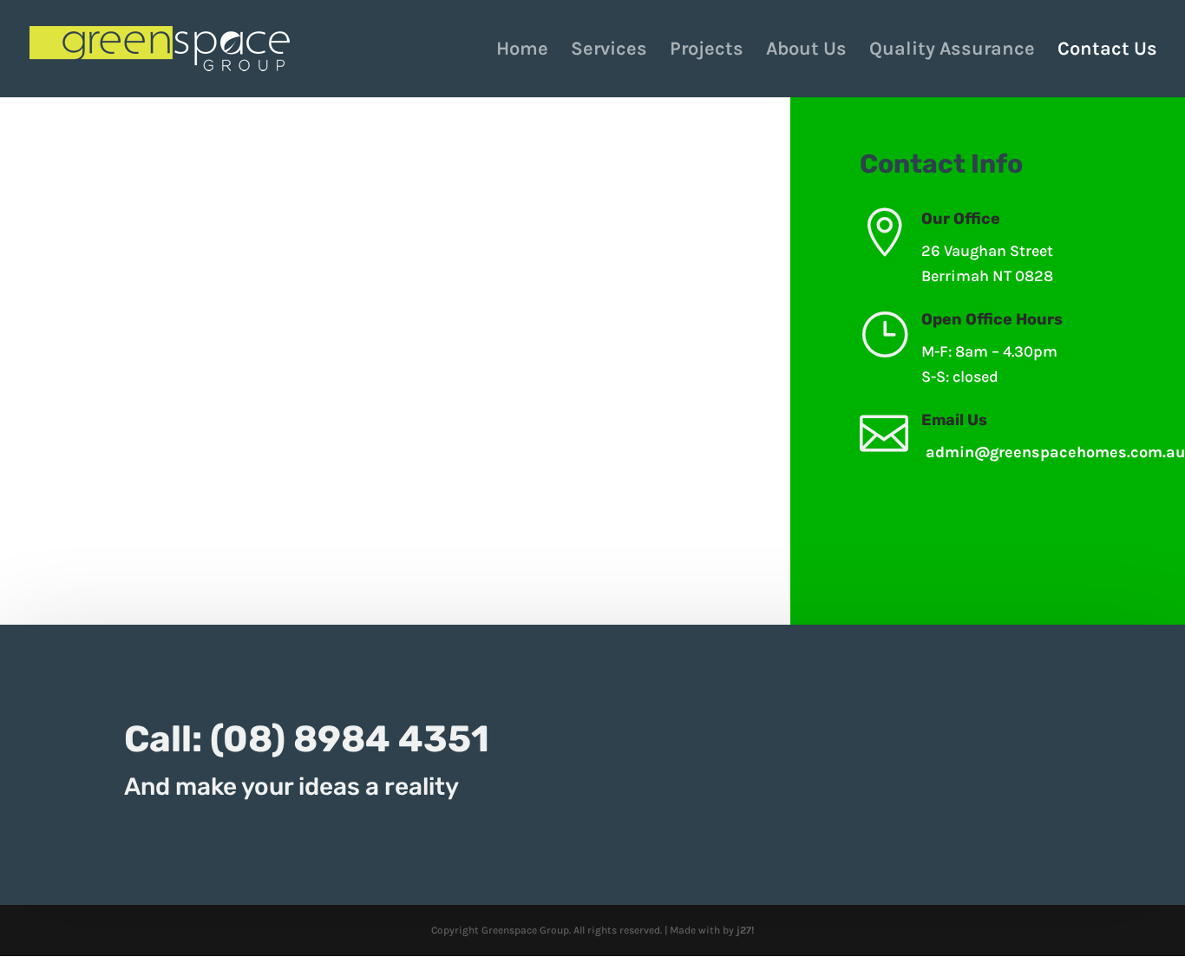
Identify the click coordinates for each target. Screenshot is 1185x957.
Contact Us (1107, 51)
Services (609, 51)
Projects (706, 51)
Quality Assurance (952, 51)
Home (522, 51)
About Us (806, 51)
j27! (746, 930)
